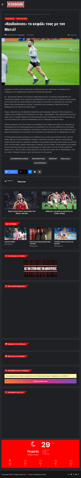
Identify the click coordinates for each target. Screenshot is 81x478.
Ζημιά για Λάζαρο (10, 242)
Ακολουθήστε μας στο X (15, 392)
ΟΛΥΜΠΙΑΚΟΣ (40, 163)
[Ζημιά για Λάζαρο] (16, 234)
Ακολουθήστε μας (41, 381)
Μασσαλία (66, 159)
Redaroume (21, 35)
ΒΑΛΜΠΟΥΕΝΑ (39, 159)
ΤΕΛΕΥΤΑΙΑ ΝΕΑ (16, 14)
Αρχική (8, 14)
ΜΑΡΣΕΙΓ (53, 159)
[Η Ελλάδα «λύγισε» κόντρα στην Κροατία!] (65, 234)
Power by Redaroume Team (37, 474)
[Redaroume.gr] (15, 4)
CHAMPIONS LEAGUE (20, 159)
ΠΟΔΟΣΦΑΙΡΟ (10, 18)
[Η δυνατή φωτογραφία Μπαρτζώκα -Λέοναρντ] (41, 234)
